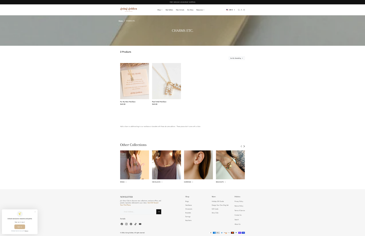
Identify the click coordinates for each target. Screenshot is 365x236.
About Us (237, 224)
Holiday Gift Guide (218, 201)
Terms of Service (240, 210)
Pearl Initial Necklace (159, 102)
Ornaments (188, 209)
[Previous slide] (241, 146)
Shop (159, 10)
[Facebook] (122, 224)
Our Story (190, 10)
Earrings (187, 216)
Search (237, 220)
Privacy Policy (239, 201)
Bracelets (188, 213)
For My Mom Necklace (127, 102)
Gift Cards (215, 209)
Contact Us (238, 215)
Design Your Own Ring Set (220, 205)
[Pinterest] (131, 224)
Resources (199, 10)
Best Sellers (169, 10)
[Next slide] (244, 146)
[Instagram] (126, 224)
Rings (187, 201)
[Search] (239, 10)
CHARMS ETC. (130, 21)
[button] (231, 10)
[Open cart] (244, 10)
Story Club (215, 213)
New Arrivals (180, 10)
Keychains (188, 220)
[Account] (241, 10)
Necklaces (188, 205)
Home (121, 21)
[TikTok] (135, 224)
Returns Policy (239, 206)
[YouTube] (140, 224)
